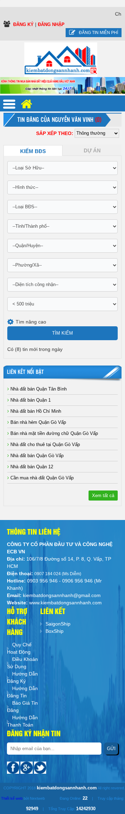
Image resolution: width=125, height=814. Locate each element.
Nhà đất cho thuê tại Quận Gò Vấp (44, 444)
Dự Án (92, 150)
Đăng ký (24, 24)
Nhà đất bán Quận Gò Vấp (36, 455)
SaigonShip (57, 624)
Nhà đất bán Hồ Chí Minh (35, 411)
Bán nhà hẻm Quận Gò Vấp (37, 422)
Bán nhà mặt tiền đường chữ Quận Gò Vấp (53, 433)
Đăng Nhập (51, 24)
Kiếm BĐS (33, 151)
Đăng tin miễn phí (98, 32)
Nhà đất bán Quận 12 (31, 466)
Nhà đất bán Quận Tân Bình (38, 389)
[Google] (27, 767)
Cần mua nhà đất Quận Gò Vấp (41, 477)
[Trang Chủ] (60, 59)
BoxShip (54, 631)
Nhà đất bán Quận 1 (30, 400)
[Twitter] (40, 767)
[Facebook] (13, 767)
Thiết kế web (12, 798)
